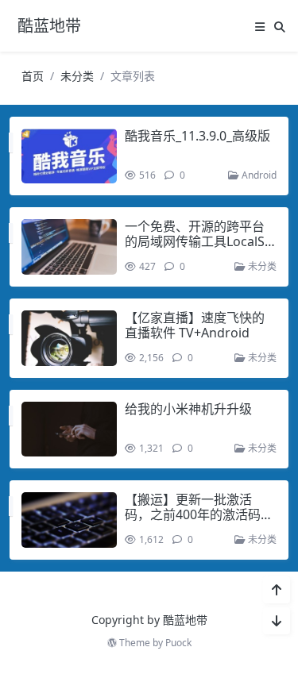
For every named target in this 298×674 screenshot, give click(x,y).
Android (258, 175)
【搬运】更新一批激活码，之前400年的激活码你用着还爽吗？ (199, 514)
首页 (32, 75)
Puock (178, 642)
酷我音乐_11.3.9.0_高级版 (197, 135)
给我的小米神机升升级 (188, 409)
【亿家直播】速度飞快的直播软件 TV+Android (195, 325)
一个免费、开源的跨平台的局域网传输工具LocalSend (198, 241)
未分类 (77, 75)
